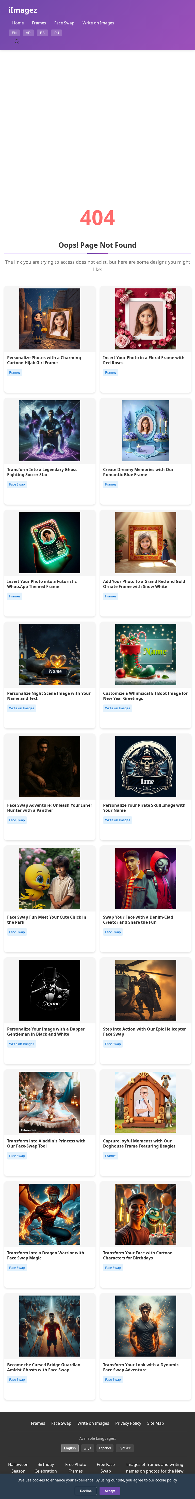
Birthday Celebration (46, 1468)
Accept (110, 1491)
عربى (87, 1448)
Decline (86, 1491)
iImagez (22, 10)
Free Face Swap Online (106, 1471)
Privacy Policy (128, 1423)
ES (42, 33)
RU (56, 33)
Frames (39, 23)
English (70, 1448)
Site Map (155, 1423)
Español (105, 1448)
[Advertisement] (97, 114)
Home (18, 23)
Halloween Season (18, 1468)
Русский (125, 1448)
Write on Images (98, 23)
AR (28, 33)
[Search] (16, 41)
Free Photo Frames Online (75, 1471)
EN (14, 33)
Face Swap (64, 23)
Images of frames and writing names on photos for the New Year (155, 1471)
